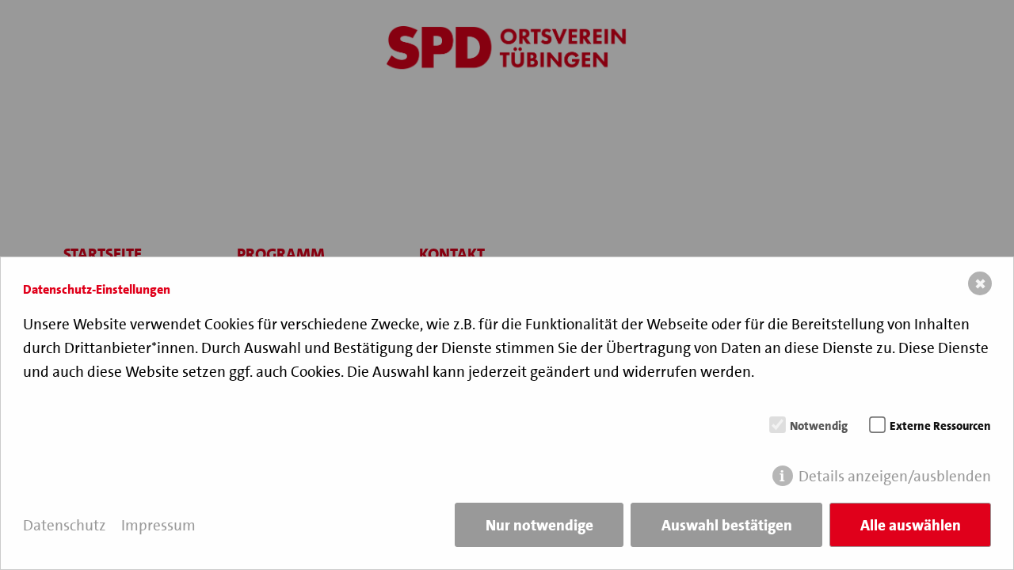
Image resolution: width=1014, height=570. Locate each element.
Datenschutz (64, 525)
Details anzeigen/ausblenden (895, 476)
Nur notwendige (539, 525)
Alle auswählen (910, 525)
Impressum (158, 525)
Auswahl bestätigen (726, 525)
